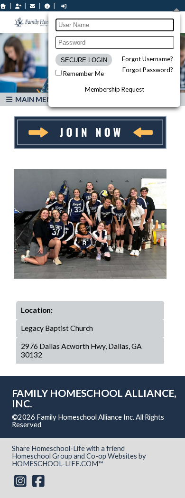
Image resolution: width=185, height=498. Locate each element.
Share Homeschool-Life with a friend (68, 448)
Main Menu (35, 99)
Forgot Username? (147, 59)
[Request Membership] (18, 6)
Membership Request (114, 89)
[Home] (3, 6)
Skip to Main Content (82, 425)
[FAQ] (47, 6)
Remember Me (83, 73)
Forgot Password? (147, 70)
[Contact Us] (32, 6)
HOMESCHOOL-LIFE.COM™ (57, 464)
